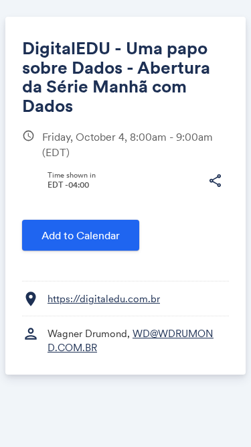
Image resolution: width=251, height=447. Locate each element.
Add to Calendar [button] (80, 235)
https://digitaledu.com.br (104, 298)
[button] (215, 181)
